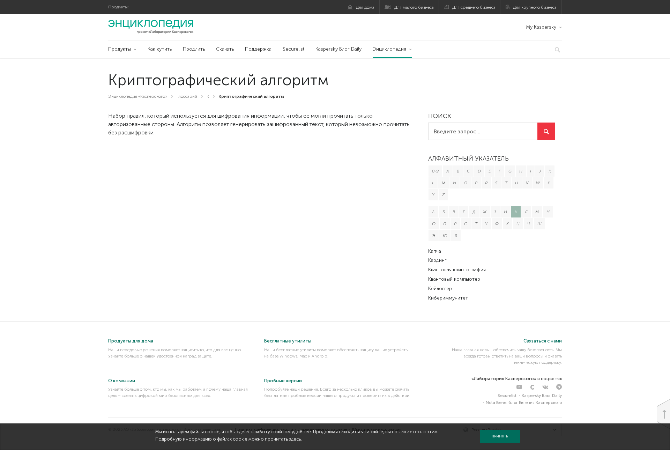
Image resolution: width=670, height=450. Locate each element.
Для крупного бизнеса (535, 7)
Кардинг (437, 260)
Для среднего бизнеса (474, 7)
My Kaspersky (541, 27)
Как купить (160, 49)
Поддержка (258, 49)
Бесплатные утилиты (287, 341)
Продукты (119, 49)
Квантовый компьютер (454, 279)
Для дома (365, 7)
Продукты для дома (130, 341)
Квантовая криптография (457, 270)
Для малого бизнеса (414, 7)
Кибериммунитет (448, 298)
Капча (434, 251)
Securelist (293, 49)
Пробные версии (283, 380)
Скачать (225, 49)
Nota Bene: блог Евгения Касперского (524, 402)
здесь (295, 439)
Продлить (194, 49)
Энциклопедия (389, 49)
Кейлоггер (440, 289)
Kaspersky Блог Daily (338, 49)
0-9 (435, 171)
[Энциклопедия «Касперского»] (151, 27)
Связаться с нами (542, 341)
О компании (121, 380)
